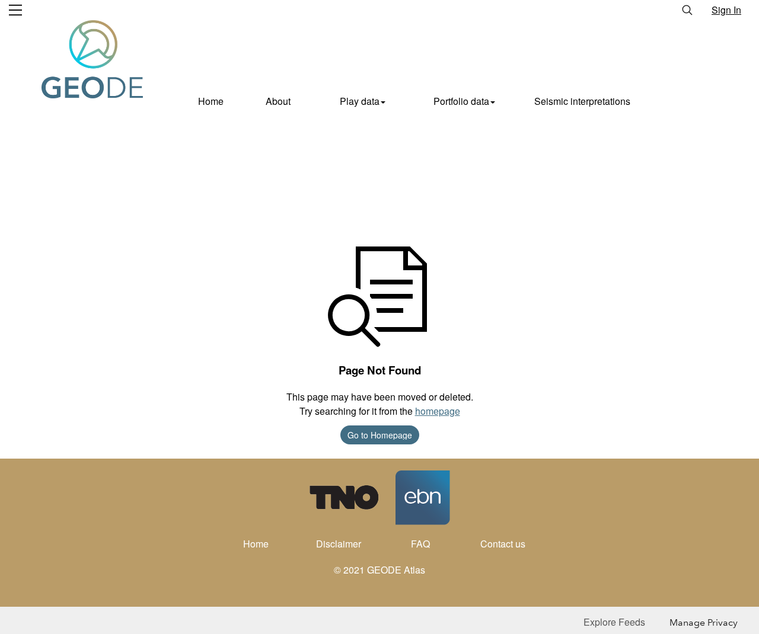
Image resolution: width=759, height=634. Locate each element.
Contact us (502, 543)
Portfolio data (461, 101)
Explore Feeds (614, 622)
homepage (437, 411)
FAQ (420, 543)
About (278, 101)
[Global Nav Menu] (15, 10)
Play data (360, 101)
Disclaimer (338, 543)
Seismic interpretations (582, 101)
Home (211, 101)
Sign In (726, 10)
